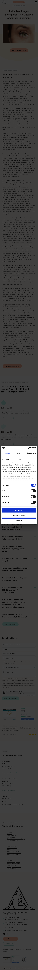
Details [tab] (19, 453)
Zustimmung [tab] (7, 453)
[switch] (33, 490)
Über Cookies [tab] (31, 453)
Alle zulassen (19, 510)
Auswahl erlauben (19, 515)
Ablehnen (19, 520)
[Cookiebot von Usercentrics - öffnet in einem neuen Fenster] (28, 448)
